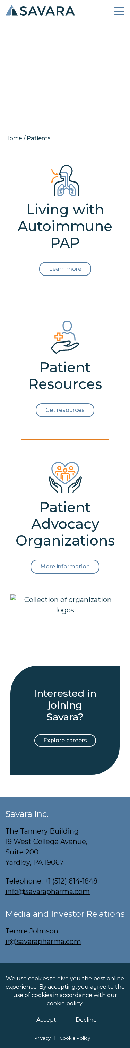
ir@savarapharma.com (43, 941)
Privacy (42, 1038)
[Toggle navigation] (119, 10)
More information (65, 566)
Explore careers (65, 740)
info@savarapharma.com (47, 891)
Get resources (65, 410)
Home (13, 138)
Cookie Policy (75, 1038)
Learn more (65, 268)
